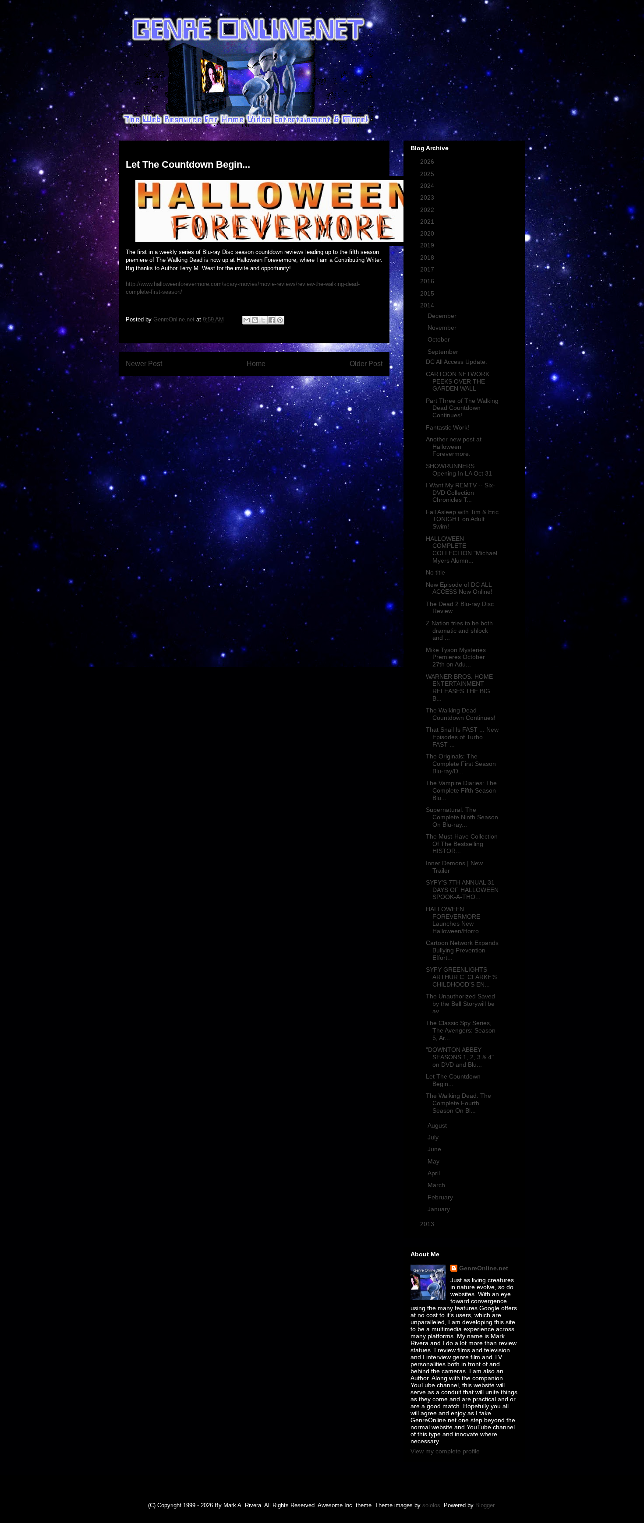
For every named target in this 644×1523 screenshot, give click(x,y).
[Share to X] (263, 320)
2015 (428, 293)
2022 (428, 209)
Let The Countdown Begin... (453, 1080)
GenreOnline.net (483, 1268)
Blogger (484, 1505)
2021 (428, 221)
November (443, 327)
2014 (428, 305)
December (443, 315)
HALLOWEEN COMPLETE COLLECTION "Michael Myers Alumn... (461, 549)
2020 (428, 233)
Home (256, 363)
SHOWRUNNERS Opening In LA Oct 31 (459, 469)
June (435, 1149)
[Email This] (246, 320)
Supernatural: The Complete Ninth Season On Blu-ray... (462, 817)
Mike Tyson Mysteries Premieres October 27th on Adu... (456, 657)
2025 (428, 173)
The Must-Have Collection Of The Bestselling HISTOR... (462, 844)
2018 (428, 257)
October (440, 339)
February (441, 1197)
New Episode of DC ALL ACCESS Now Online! (459, 588)
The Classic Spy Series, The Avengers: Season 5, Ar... (460, 1030)
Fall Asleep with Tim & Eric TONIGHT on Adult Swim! (462, 519)
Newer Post (144, 363)
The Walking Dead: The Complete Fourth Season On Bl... (458, 1103)
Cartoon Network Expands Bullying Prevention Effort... (462, 950)
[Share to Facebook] (271, 320)
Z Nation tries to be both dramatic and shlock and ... (459, 631)
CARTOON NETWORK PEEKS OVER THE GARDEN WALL (457, 381)
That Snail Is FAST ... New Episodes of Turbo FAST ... (462, 737)
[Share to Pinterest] (280, 320)
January (440, 1209)
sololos (431, 1505)
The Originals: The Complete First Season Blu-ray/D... (461, 764)
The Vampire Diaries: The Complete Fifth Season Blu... (461, 790)
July (434, 1137)
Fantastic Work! (447, 427)
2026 (428, 161)
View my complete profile (445, 1451)
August (438, 1125)
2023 (428, 197)
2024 (428, 185)
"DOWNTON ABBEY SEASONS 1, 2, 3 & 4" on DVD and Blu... (460, 1057)
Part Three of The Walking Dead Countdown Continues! (462, 408)
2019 (428, 245)
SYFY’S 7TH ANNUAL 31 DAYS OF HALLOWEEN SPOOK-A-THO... (462, 890)
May (434, 1161)
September (444, 351)
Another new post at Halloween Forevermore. (453, 447)
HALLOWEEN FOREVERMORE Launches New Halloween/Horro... (455, 920)
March (437, 1184)
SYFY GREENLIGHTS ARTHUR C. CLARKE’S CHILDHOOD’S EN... (461, 977)
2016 (428, 281)
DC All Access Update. (456, 361)
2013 (428, 1223)
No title (435, 572)
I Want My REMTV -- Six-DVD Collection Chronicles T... (460, 493)
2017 (428, 269)
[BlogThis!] (255, 320)
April (435, 1173)
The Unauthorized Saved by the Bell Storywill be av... (460, 1004)
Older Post (366, 363)
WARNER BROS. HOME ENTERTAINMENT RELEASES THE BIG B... (459, 687)
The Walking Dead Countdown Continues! (460, 714)
